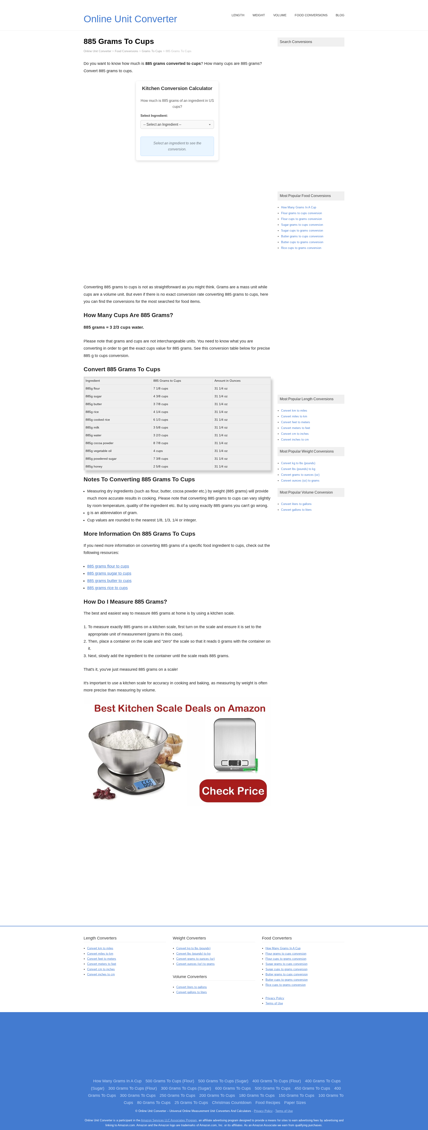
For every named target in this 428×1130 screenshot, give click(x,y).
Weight (259, 15)
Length (238, 15)
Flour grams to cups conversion (301, 213)
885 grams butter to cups (109, 580)
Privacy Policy (274, 998)
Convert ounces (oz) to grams (300, 480)
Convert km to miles (294, 410)
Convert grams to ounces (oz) (300, 474)
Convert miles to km (294, 416)
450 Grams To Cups (312, 1088)
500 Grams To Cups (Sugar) (223, 1081)
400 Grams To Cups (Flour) (276, 1081)
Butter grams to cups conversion (302, 236)
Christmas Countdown (231, 1102)
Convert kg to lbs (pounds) (298, 463)
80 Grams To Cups (154, 1102)
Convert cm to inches (295, 433)
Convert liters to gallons (296, 504)
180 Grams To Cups (257, 1095)
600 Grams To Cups (233, 1088)
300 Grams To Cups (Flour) (132, 1088)
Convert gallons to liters (296, 509)
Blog (340, 15)
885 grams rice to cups (107, 588)
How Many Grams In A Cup (298, 207)
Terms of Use (274, 1003)
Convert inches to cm (295, 439)
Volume (279, 15)
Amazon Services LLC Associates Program (169, 1120)
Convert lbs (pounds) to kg (298, 469)
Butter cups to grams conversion (302, 242)
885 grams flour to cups (108, 566)
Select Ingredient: (154, 115)
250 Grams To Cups (177, 1095)
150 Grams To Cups (296, 1095)
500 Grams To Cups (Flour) (170, 1081)
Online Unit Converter (130, 18)
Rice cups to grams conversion (301, 248)
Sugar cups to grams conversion (302, 230)
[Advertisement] (177, 224)
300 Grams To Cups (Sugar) (186, 1088)
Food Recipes (267, 1102)
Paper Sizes (295, 1102)
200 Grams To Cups (217, 1095)
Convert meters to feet (295, 428)
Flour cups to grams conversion (301, 219)
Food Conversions (311, 15)
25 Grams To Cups (191, 1102)
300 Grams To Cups (138, 1095)
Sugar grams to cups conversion (302, 224)
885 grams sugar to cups (109, 573)
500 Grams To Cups (272, 1088)
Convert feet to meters (295, 422)
